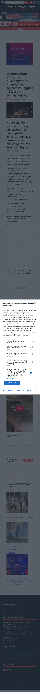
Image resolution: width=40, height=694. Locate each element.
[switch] (31, 347)
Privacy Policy (32, 390)
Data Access (20, 390)
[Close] (36, 304)
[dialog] (20, 347)
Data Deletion (7, 390)
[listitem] (19, 341)
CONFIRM (12, 383)
